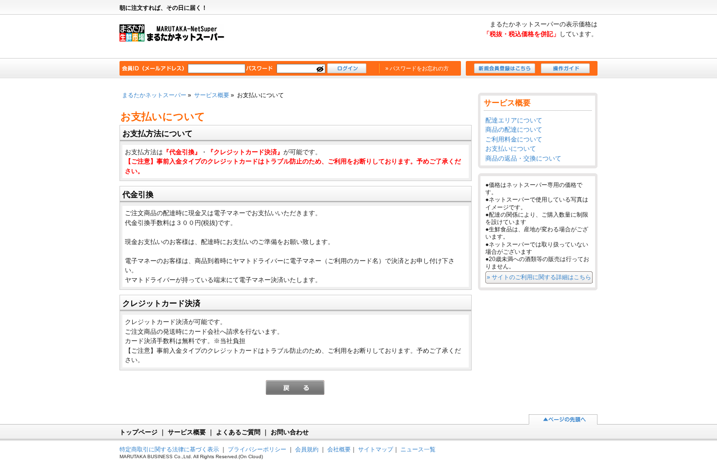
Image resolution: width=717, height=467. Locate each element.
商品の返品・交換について (523, 158)
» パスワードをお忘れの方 (417, 68)
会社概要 (339, 449)
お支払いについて (510, 148)
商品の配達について (513, 129)
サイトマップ (375, 449)
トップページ (139, 432)
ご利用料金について (513, 139)
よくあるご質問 (238, 432)
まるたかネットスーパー (177, 37)
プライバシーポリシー (257, 449)
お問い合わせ (290, 432)
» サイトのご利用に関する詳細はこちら (539, 277)
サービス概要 (211, 95)
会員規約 (307, 449)
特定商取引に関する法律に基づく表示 (169, 449)
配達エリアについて (513, 120)
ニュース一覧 (418, 449)
